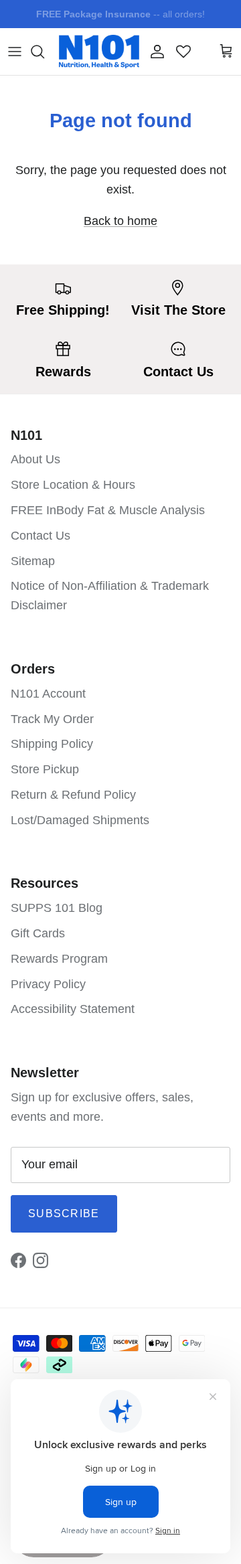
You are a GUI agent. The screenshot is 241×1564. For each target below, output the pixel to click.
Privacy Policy (48, 984)
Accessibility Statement (73, 1009)
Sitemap (33, 561)
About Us (35, 459)
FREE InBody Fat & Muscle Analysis (108, 510)
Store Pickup (45, 769)
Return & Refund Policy (73, 794)
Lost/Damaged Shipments (80, 820)
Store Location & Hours (73, 484)
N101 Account (48, 693)
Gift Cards (38, 933)
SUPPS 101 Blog (56, 908)
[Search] (44, 51)
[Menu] (14, 51)
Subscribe (64, 1213)
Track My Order (52, 719)
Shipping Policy (52, 744)
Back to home (120, 221)
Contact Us (40, 535)
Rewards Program (59, 958)
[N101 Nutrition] (99, 51)
